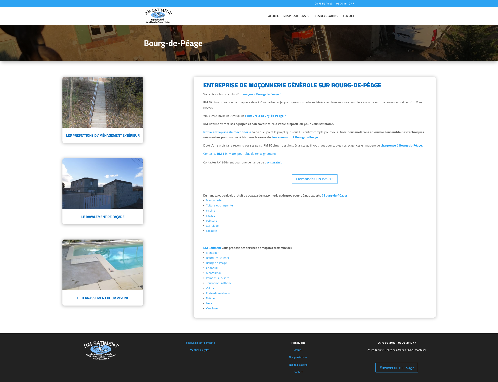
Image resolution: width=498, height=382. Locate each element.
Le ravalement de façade (102, 216)
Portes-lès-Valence (218, 293)
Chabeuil (212, 268)
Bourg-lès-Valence (218, 258)
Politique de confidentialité (200, 342)
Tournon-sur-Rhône (219, 283)
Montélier (212, 253)
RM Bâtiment (212, 248)
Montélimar (213, 273)
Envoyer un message (397, 367)
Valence (211, 288)
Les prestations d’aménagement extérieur (103, 135)
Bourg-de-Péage (216, 263)
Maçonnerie (214, 200)
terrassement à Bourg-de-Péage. (295, 137)
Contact (348, 16)
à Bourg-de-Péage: (334, 195)
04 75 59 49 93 (324, 4)
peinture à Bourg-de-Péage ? (265, 116)
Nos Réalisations (326, 16)
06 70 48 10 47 (345, 4)
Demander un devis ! (314, 179)
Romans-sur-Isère (217, 278)
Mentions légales (200, 349)
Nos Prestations (294, 16)
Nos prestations (298, 357)
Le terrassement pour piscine (103, 298)
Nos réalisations (298, 364)
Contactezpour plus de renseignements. (240, 153)
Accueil (273, 16)
